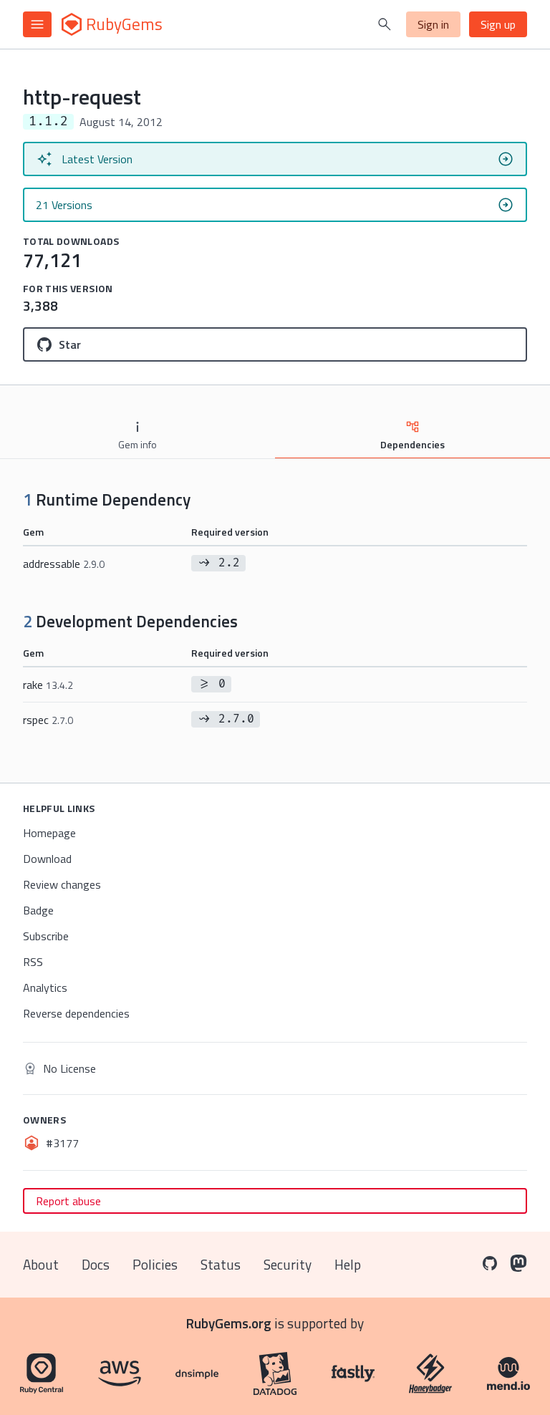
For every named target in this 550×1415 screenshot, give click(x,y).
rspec (48, 719)
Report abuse (68, 1200)
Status (221, 1264)
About (41, 1264)
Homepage (49, 832)
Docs (96, 1264)
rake (48, 684)
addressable (64, 563)
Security (288, 1264)
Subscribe (46, 936)
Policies (155, 1264)
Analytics (45, 987)
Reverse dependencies (76, 1013)
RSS (33, 961)
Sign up (498, 24)
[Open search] (384, 24)
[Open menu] (37, 24)
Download (47, 858)
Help (347, 1264)
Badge (38, 910)
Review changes (62, 884)
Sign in (433, 24)
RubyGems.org (228, 1323)
